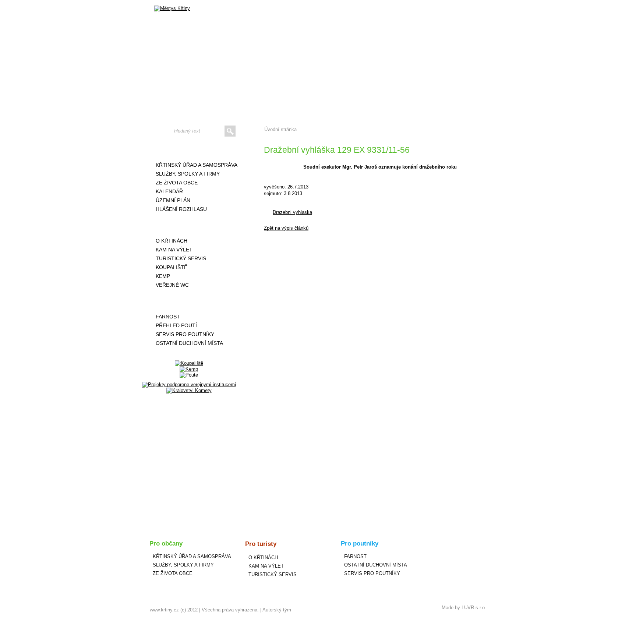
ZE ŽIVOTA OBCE (177, 183)
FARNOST (168, 317)
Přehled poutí (176, 325)
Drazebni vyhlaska (292, 212)
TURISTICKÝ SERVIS (181, 258)
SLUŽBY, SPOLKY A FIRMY (188, 174)
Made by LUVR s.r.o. (464, 607)
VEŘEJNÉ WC (172, 285)
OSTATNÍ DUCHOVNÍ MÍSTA (189, 343)
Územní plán (173, 200)
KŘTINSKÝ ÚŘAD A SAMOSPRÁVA (196, 165)
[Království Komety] (189, 390)
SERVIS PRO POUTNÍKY (185, 334)
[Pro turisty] (188, 224)
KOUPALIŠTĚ (171, 267)
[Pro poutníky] (188, 300)
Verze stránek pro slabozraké (437, 4)
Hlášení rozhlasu (181, 209)
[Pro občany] (188, 149)
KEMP (163, 276)
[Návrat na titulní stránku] (172, 8)
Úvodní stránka (280, 129)
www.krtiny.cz (164, 610)
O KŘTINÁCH (171, 241)
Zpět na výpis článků (286, 228)
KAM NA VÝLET (174, 250)
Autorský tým (276, 610)
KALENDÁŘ (169, 191)
